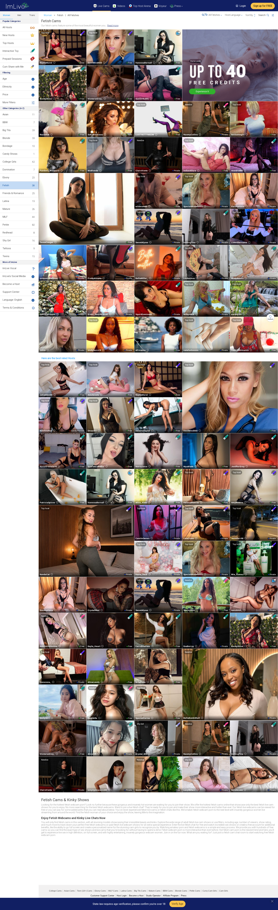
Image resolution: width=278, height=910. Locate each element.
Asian (5, 114)
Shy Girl (7, 240)
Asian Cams (69, 891)
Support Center (11, 291)
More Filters (9, 102)
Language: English (12, 299)
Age (5, 78)
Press (183, 895)
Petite (6, 224)
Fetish (6, 185)
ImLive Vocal (9, 268)
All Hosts (7, 27)
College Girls (9, 161)
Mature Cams (154, 891)
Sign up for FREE (262, 5)
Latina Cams (126, 891)
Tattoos (7, 248)
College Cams (55, 891)
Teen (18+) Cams (84, 891)
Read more (112, 25)
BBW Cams (168, 891)
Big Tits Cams (140, 891)
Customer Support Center (102, 895)
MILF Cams (113, 891)
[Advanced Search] (275, 15)
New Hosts (8, 35)
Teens (6, 256)
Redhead (7, 232)
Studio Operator (153, 895)
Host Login (122, 895)
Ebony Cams (100, 891)
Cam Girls (223, 891)
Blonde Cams (181, 891)
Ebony (6, 177)
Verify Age (177, 903)
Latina (6, 201)
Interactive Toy (11, 51)
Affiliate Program (171, 895)
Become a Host (11, 284)
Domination (9, 169)
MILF (5, 216)
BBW (5, 122)
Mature (6, 209)
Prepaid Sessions (12, 58)
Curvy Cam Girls (210, 891)
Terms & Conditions (13, 307)
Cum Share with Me (13, 66)
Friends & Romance (13, 193)
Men (19, 15)
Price (5, 94)
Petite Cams (195, 891)
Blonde (6, 138)
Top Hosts (8, 43)
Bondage (7, 146)
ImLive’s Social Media (14, 276)
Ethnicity (7, 86)
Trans (32, 15)
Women (6, 15)
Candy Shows (10, 153)
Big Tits (7, 130)
